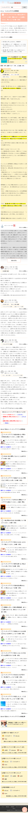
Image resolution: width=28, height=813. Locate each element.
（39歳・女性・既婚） (11, 70)
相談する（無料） (25, 811)
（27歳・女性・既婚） (11, 266)
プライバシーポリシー (20, 806)
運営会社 (7, 806)
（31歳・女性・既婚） (10, 300)
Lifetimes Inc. (13, 810)
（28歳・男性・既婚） (10, 340)
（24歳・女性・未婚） (10, 371)
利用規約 (12, 806)
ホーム (3, 806)
